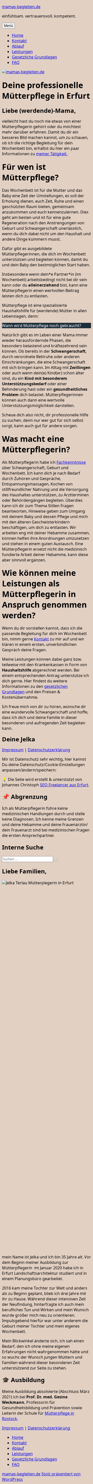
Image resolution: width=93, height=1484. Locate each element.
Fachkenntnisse (71, 462)
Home (17, 35)
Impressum (13, 749)
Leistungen (22, 51)
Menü (8, 25)
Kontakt (19, 40)
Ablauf (18, 46)
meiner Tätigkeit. (51, 153)
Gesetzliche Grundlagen (34, 57)
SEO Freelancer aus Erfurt (64, 785)
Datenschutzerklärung (49, 749)
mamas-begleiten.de (21, 6)
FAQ (16, 62)
